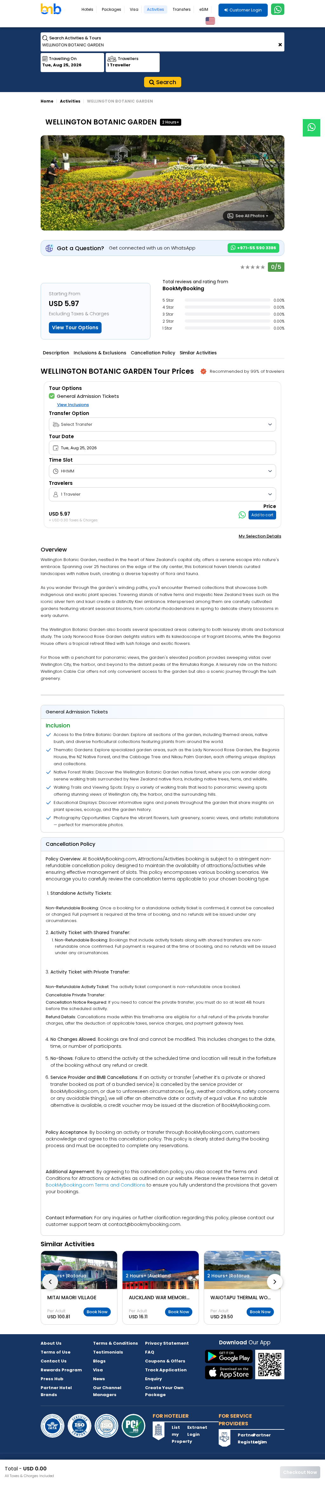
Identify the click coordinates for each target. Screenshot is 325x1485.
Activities (155, 9)
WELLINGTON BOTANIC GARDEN (120, 101)
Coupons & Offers (165, 1361)
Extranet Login (194, 1430)
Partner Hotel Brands (56, 1391)
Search (165, 82)
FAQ (149, 1352)
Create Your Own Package (164, 1391)
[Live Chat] (311, 123)
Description (56, 353)
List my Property (179, 1434)
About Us (51, 1343)
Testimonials (108, 1352)
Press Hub (52, 1379)
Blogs (99, 1361)
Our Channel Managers (107, 1391)
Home (47, 101)
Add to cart (262, 515)
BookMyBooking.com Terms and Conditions (95, 1185)
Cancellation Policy (153, 353)
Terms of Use (55, 1352)
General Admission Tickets (88, 396)
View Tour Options (75, 327)
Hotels (87, 9)
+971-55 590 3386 (256, 248)
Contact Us (54, 1361)
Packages (111, 9)
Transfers (182, 9)
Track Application (166, 1370)
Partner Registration (245, 1438)
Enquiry (153, 1379)
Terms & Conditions (115, 1343)
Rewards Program (61, 1370)
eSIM (203, 9)
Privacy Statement (167, 1343)
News (99, 1379)
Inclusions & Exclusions (100, 353)
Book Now (97, 1312)
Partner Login (260, 1438)
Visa (134, 9)
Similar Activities (198, 353)
